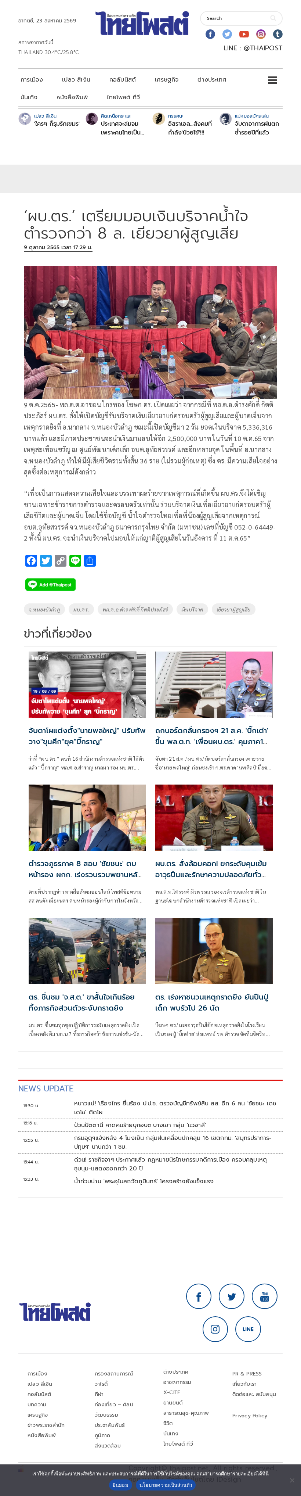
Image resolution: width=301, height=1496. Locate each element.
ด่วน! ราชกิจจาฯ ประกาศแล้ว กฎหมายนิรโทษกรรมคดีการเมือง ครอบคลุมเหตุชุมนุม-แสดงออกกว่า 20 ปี (170, 1164)
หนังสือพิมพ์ (72, 97)
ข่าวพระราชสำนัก (46, 1425)
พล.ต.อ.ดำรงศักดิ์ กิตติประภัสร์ (135, 609)
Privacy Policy (250, 1416)
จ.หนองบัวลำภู (44, 609)
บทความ (37, 1405)
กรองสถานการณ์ (114, 1374)
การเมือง (32, 79)
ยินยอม (120, 1485)
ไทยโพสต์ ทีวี (123, 97)
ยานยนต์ (172, 1403)
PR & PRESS (247, 1374)
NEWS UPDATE (45, 1089)
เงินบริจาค (192, 609)
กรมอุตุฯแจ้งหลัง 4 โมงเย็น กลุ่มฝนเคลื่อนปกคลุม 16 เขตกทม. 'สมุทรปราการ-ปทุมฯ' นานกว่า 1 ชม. (173, 1142)
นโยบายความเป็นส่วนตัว (165, 1485)
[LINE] (248, 1329)
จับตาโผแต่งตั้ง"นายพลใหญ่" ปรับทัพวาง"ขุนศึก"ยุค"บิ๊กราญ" (87, 736)
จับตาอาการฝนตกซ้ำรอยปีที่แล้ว (257, 128)
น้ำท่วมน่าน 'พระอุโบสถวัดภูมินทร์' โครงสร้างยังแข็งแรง (144, 1181)
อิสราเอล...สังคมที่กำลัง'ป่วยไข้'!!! (190, 128)
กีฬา (99, 1394)
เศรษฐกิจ (166, 79)
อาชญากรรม (177, 1382)
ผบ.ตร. (81, 609)
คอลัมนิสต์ (122, 79)
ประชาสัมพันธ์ (110, 1425)
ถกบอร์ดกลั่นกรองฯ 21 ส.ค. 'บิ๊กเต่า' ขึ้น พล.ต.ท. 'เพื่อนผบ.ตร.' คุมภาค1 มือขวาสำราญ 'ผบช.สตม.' (211, 741)
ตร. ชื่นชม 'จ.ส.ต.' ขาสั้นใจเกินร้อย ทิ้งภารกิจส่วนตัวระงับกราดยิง (82, 1002)
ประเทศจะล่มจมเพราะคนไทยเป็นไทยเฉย (121, 128)
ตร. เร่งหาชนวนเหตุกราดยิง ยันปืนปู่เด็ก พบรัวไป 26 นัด (211, 1002)
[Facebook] (210, 34)
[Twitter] (227, 34)
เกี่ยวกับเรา (244, 1384)
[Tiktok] (277, 34)
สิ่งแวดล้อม (108, 1446)
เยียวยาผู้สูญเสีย (234, 609)
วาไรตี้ (101, 1384)
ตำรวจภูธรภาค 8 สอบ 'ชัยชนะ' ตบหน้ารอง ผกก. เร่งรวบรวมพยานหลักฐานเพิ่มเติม (85, 874)
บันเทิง (29, 97)
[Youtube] (244, 34)
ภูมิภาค (102, 1435)
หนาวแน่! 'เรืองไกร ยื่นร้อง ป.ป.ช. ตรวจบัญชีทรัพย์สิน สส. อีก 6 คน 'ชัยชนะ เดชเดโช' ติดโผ (175, 1108)
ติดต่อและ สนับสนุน (254, 1394)
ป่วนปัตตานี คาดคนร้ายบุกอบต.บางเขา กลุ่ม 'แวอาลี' (140, 1125)
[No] (291, 1480)
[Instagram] (261, 34)
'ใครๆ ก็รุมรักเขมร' (57, 123)
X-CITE (171, 1392)
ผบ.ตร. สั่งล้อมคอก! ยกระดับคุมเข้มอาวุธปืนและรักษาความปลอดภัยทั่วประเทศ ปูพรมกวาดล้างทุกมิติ (211, 874)
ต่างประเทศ (211, 79)
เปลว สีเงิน (76, 79)
